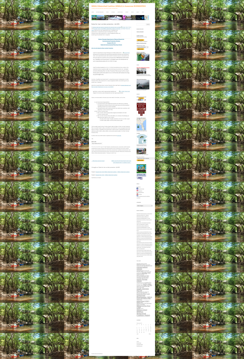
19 (139, 330)
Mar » (150, 333)
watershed (117, 151)
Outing (148, 282)
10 (150, 327)
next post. (119, 135)
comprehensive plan (114, 146)
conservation (121, 146)
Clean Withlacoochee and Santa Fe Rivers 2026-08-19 (144, 229)
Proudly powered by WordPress (97, 353)
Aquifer (139, 265)
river (129, 149)
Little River (145, 276)
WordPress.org (139, 346)
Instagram (140, 190)
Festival (147, 270)
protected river (114, 149)
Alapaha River (142, 263)
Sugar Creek (143, 292)
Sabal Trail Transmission (143, 286)
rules (92, 151)
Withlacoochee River (143, 306)
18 (137, 330)
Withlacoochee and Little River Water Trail (144, 304)
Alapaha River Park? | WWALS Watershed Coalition (106, 175)
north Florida (108, 149)
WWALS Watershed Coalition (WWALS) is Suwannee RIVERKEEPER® (119, 6)
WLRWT (140, 308)
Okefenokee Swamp (141, 282)
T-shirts (138, 133)
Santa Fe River (140, 287)
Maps (143, 12)
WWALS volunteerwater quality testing (141, 53)
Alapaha (108, 146)
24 (150, 330)
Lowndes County (142, 278)
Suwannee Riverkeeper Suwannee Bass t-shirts (142, 145)
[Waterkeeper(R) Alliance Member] (140, 179)
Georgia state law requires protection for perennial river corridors (107, 27)
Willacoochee (122, 151)
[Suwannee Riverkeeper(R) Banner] (141, 176)
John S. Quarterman (117, 148)
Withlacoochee (128, 151)
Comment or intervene (141, 89)
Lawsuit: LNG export (141, 118)
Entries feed (139, 343)
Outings (113, 12)
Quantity (140, 285)
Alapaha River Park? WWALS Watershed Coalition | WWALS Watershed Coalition (113, 171)
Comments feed (140, 344)
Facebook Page (141, 188)
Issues (132, 12)
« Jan (137, 333)
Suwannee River (143, 294)
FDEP (143, 270)
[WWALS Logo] (141, 172)
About (137, 12)
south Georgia (112, 151)
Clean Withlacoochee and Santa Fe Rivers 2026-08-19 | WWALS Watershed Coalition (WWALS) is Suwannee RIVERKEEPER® (144, 244)
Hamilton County (140, 274)
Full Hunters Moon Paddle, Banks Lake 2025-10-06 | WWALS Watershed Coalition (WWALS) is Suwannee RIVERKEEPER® (144, 252)
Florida (140, 271)
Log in (138, 341)
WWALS (93, 152)
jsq (115, 152)
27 (141, 332)
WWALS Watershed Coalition (100, 152)
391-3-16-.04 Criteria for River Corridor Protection (102, 48)
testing (140, 298)
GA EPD (125, 146)
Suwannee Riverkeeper (144, 296)
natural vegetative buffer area (100, 149)
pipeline (140, 283)
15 (146, 329)
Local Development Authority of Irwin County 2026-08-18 (144, 220)
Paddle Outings (140, 35)
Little (124, 148)
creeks (139, 270)
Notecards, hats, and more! (142, 154)
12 (139, 329)
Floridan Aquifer (147, 271)
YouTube (140, 194)
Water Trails (120, 12)
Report (127, 12)
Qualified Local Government (123, 149)
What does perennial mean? (98, 160)
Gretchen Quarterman (142, 273)
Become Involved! (100, 12)
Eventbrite (139, 186)
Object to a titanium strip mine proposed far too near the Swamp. (144, 75)
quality (147, 284)
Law (101, 146)
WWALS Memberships (141, 43)
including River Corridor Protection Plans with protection (102, 148)
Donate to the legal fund (142, 130)
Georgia (128, 146)
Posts (107, 12)
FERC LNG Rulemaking (141, 79)
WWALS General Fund (141, 96)
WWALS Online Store (141, 148)
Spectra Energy (140, 291)
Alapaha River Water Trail (143, 264)
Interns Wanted (140, 31)
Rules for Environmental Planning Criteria (101, 151)
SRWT (138, 292)
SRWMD (147, 291)
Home (93, 12)
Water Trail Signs (140, 102)
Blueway (149, 265)
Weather (140, 302)
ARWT (144, 265)
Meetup (142, 192)
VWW (139, 300)
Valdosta (147, 298)
